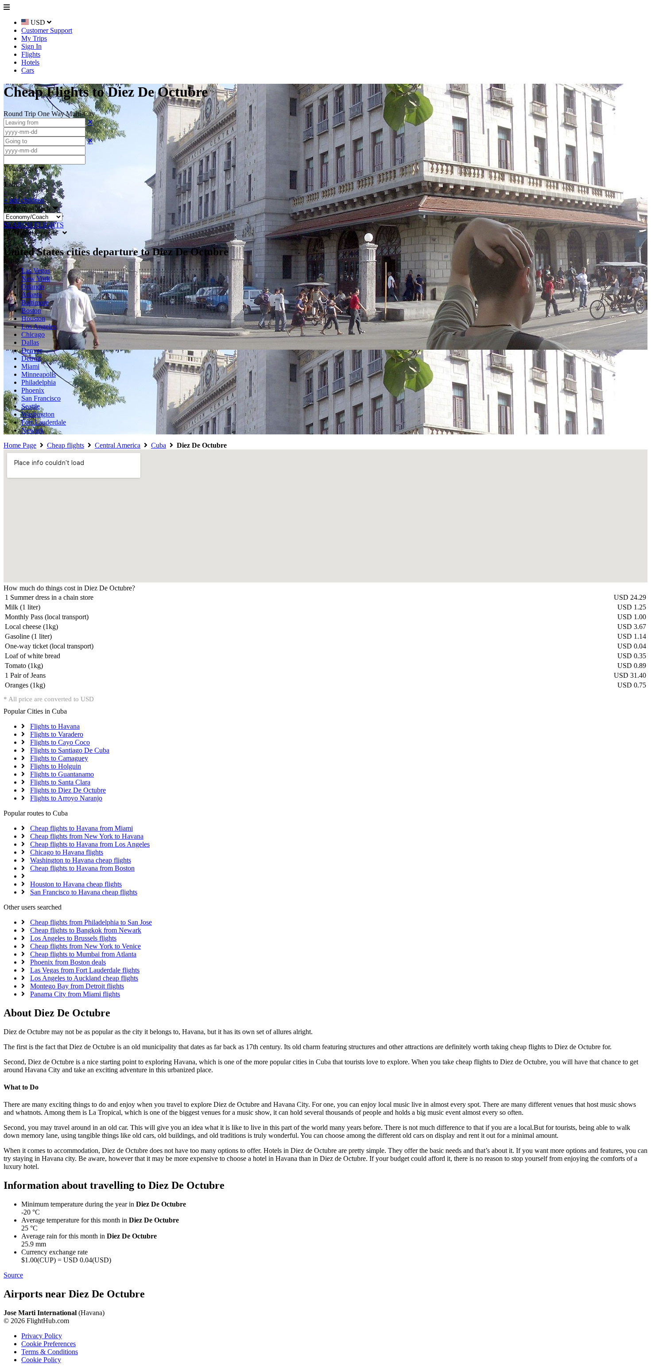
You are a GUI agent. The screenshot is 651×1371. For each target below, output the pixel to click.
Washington (37, 414)
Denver (31, 350)
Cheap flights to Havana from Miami (81, 828)
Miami (30, 366)
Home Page (20, 445)
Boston (31, 310)
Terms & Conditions (49, 1351)
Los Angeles (38, 326)
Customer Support (46, 30)
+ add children (24, 200)
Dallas (30, 342)
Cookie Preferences (48, 1344)
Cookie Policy (41, 1359)
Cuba (158, 445)
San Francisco (41, 398)
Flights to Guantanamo (62, 774)
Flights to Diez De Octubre (68, 790)
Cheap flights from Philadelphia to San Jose (91, 922)
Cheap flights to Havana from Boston (82, 868)
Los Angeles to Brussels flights (73, 938)
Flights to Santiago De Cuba (69, 750)
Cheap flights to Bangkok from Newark (85, 930)
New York (35, 278)
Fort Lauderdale (43, 422)
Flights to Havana (55, 726)
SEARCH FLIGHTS (34, 225)
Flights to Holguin (55, 766)
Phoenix (32, 390)
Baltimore (35, 302)
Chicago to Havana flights (66, 852)
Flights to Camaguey (59, 758)
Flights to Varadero (56, 734)
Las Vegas (35, 270)
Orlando (32, 286)
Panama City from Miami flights (75, 994)
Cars (27, 70)
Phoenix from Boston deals (68, 962)
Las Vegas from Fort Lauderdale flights (85, 970)
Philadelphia (38, 382)
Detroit (31, 358)
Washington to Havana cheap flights (80, 860)
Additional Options (33, 233)
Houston (33, 318)
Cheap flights (65, 445)
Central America (117, 445)
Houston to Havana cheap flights (76, 884)
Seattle (30, 406)
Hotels (30, 62)
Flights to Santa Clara (60, 782)
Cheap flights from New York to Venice (85, 946)
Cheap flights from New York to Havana (86, 836)
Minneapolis (38, 374)
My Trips (34, 38)
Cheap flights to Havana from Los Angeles (90, 844)
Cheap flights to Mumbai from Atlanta (83, 954)
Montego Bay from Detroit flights (77, 986)
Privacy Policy (41, 1336)
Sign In (31, 46)
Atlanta (31, 294)
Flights (30, 54)
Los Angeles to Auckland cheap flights (84, 978)
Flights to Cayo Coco (60, 742)
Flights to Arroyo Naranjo (66, 798)
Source (13, 1275)
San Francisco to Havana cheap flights (83, 892)
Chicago (33, 334)
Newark (32, 430)
